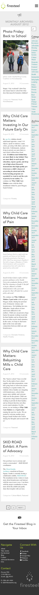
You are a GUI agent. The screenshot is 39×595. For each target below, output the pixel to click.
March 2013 (34, 380)
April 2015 (33, 260)
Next (20, 508)
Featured (14, 100)
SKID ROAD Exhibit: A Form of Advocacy (15, 446)
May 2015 (33, 255)
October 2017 (34, 131)
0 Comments (24, 83)
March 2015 (34, 265)
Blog (2, 555)
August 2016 (34, 184)
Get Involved (5, 553)
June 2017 (33, 145)
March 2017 (34, 160)
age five (8, 139)
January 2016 (34, 217)
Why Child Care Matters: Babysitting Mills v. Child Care (15, 360)
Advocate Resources (35, 42)
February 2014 (34, 327)
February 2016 (34, 212)
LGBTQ (34, 82)
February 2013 (34, 385)
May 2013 (33, 370)
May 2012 (33, 423)
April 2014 (33, 318)
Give (2, 562)
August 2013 (34, 356)
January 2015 (34, 274)
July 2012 (33, 413)
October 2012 (34, 399)
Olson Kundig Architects (9, 470)
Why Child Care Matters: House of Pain (15, 217)
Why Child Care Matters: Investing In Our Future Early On (15, 122)
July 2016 (33, 188)
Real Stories (34, 96)
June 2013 (33, 365)
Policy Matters (34, 86)
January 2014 (34, 332)
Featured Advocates (35, 70)
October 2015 (34, 231)
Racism (34, 92)
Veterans (34, 106)
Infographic (35, 79)
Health (5, 337)
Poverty (14, 199)
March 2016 (34, 207)
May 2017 (33, 150)
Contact (3, 557)
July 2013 (33, 361)
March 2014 (34, 322)
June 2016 (33, 193)
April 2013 (33, 375)
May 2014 (33, 313)
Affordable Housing (35, 46)
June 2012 (33, 418)
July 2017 (33, 140)
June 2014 (33, 308)
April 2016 (33, 203)
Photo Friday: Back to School (14, 33)
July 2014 (33, 303)
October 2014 (34, 289)
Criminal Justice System (34, 52)
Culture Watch (16, 495)
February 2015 (34, 270)
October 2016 (34, 174)
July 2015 (33, 246)
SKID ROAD (21, 475)
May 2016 (33, 198)
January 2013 (34, 389)
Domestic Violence (17, 335)
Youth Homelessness (12, 101)
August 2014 (34, 298)
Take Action (5, 551)
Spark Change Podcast (34, 101)
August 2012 (34, 409)
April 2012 (33, 428)
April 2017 (33, 155)
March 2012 (34, 432)
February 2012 (34, 437)
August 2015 (34, 241)
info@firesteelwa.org (10, 582)
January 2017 (34, 164)
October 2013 (34, 346)
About (3, 548)
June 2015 (33, 251)
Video (34, 109)
